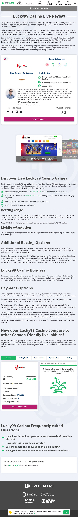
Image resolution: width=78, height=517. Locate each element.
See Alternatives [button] (39, 119)
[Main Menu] (75, 3)
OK (66, 512)
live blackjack (36, 192)
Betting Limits (24, 358)
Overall (8, 358)
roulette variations (32, 195)
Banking (69, 358)
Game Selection (39, 358)
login (10, 465)
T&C (35, 513)
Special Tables (54, 358)
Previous (19, 149)
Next (59, 149)
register (17, 465)
